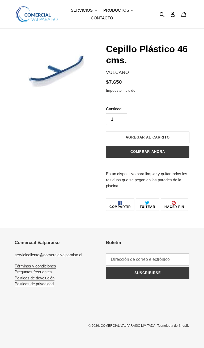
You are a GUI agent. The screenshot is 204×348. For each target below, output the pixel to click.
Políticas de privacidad (34, 284)
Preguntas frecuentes (33, 272)
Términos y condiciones (35, 266)
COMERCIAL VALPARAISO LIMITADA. (128, 326)
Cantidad (113, 109)
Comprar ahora (147, 152)
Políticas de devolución (34, 278)
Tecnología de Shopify (173, 326)
